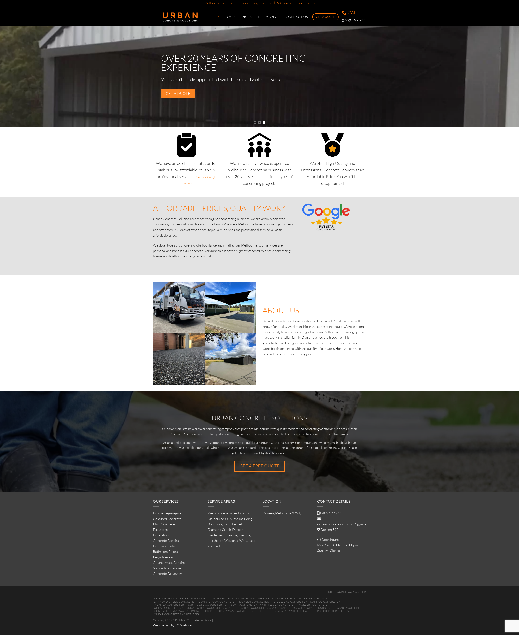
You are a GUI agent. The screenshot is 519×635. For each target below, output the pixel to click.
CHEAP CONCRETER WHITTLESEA (177, 614)
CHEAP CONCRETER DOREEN (329, 611)
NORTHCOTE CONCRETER (204, 604)
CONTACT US (297, 17)
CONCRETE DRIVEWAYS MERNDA (176, 611)
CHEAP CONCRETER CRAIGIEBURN (264, 607)
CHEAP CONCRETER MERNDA (174, 607)
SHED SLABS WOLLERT (344, 607)
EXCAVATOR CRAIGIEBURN (308, 607)
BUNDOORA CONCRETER (208, 598)
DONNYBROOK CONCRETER (217, 601)
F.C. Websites (184, 625)
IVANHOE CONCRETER (325, 601)
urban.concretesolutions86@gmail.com (345, 524)
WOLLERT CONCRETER (313, 604)
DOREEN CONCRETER (254, 601)
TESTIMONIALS (268, 17)
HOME (217, 17)
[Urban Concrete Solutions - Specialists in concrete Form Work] (179, 17)
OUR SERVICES (239, 17)
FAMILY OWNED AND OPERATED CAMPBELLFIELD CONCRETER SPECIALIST (278, 598)
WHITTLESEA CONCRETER (278, 604)
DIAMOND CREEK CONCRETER (175, 601)
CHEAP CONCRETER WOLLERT (217, 607)
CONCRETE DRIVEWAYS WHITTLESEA (281, 611)
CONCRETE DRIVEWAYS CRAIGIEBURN (227, 611)
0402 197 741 (331, 513)
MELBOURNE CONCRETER (347, 592)
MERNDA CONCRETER (169, 604)
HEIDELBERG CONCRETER (289, 601)
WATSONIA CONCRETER (241, 604)
